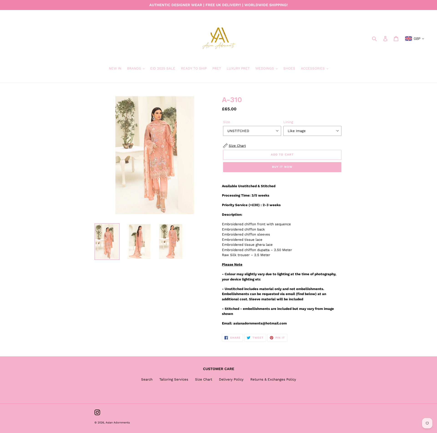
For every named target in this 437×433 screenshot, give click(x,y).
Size (226, 122)
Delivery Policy (231, 379)
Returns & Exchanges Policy (273, 379)
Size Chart (203, 379)
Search (146, 379)
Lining (288, 122)
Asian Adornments (118, 422)
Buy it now (282, 167)
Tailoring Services (173, 379)
